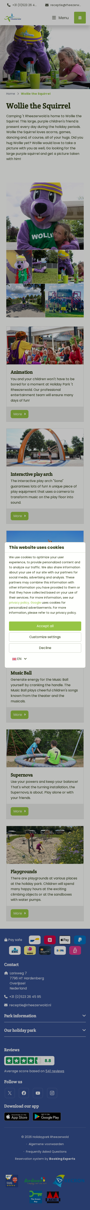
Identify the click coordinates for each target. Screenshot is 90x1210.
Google (36, 602)
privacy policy (19, 602)
